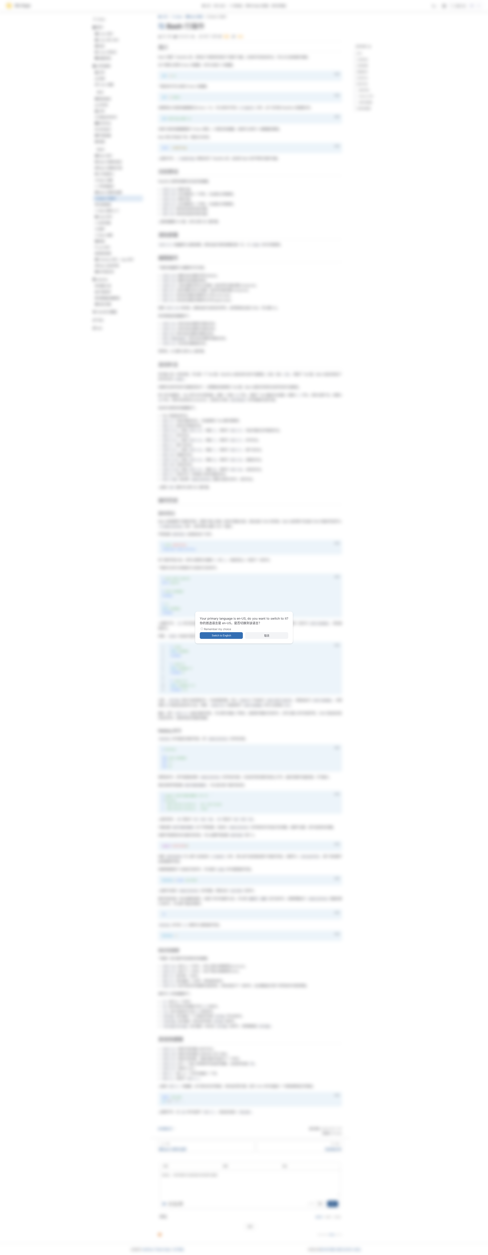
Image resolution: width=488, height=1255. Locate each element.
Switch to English (221, 635)
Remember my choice (217, 629)
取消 (266, 635)
